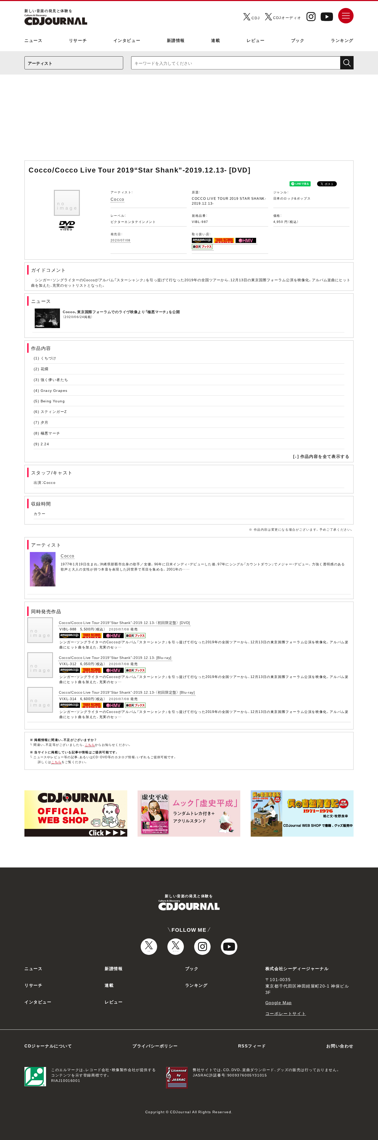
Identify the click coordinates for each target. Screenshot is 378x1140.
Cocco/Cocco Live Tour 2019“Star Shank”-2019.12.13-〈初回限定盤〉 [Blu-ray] (127, 692)
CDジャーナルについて (48, 1046)
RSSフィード (252, 1046)
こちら (90, 744)
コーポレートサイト (285, 1013)
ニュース (33, 40)
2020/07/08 (121, 240)
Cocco (117, 199)
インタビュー (127, 40)
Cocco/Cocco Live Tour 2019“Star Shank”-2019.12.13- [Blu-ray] (115, 657)
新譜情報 (176, 40)
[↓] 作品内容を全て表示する (321, 456)
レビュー (256, 40)
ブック (298, 40)
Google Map (278, 1002)
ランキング (342, 40)
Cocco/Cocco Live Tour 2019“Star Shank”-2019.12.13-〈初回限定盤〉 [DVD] (124, 622)
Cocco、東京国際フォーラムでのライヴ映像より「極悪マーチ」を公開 (121, 311)
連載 (215, 40)
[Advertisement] (189, 120)
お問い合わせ (340, 1046)
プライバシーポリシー (155, 1046)
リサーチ (78, 40)
